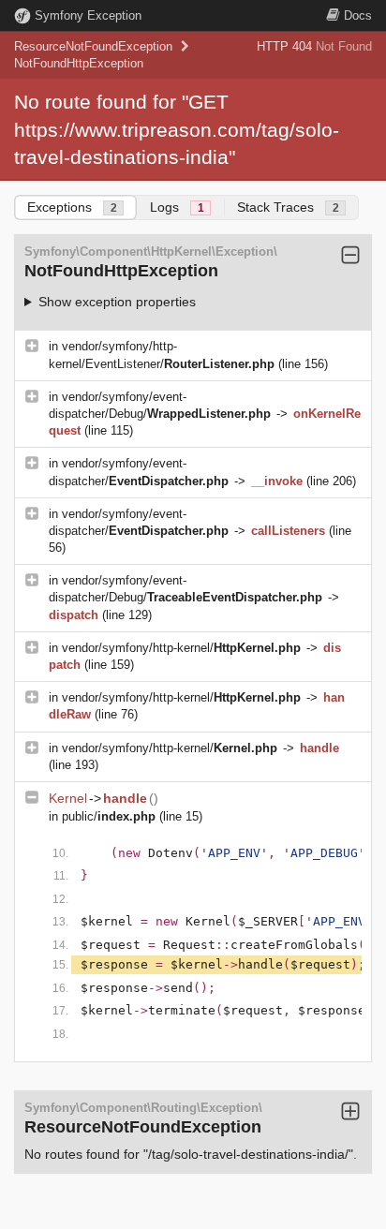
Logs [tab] (177, 207)
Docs (358, 15)
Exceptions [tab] (72, 207)
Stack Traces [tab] (288, 207)
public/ (109, 816)
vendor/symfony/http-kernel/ (181, 648)
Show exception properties (117, 301)
